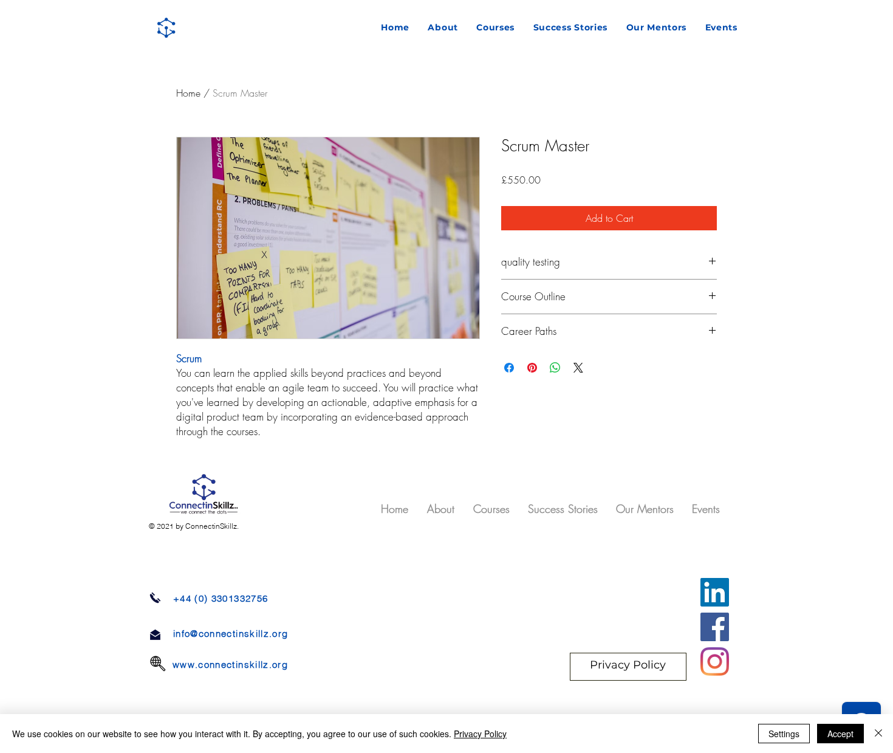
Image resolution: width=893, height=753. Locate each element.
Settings (783, 733)
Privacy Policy (480, 733)
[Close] (878, 733)
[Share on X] (578, 367)
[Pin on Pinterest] (532, 367)
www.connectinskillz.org (230, 664)
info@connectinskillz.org (230, 633)
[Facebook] (714, 627)
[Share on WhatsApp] (555, 367)
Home (188, 93)
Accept (840, 733)
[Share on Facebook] (509, 367)
